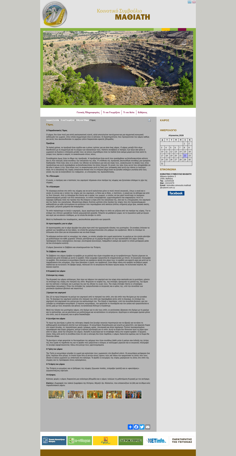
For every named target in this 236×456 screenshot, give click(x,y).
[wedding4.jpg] (75, 394)
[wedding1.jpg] (133, 394)
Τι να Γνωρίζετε (67, 120)
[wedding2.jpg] (114, 394)
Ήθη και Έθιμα (82, 120)
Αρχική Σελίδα (52, 120)
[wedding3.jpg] (94, 394)
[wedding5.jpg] (56, 394)
